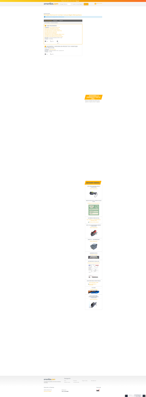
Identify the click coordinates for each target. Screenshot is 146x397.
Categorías (55, 20)
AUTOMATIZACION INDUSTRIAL (51, 31)
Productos (75, 380)
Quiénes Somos (67, 382)
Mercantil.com (93, 380)
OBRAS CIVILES (61, 34)
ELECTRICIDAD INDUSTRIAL (54, 27)
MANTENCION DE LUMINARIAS (51, 33)
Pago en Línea (84, 380)
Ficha (47, 41)
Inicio (65, 380)
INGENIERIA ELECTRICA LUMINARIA (51, 34)
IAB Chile (98, 390)
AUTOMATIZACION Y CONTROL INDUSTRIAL (53, 30)
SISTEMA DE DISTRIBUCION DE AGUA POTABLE (54, 36)
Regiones (61, 20)
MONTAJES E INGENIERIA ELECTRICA (52, 28)
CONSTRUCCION (52, 49)
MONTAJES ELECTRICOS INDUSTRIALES (52, 29)
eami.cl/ (58, 43)
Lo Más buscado (76, 382)
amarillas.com (51, 3)
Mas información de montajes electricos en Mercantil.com (54, 16)
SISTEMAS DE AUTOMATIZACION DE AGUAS (53, 35)
